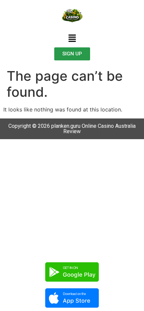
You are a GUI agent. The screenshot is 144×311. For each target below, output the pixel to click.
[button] (72, 38)
